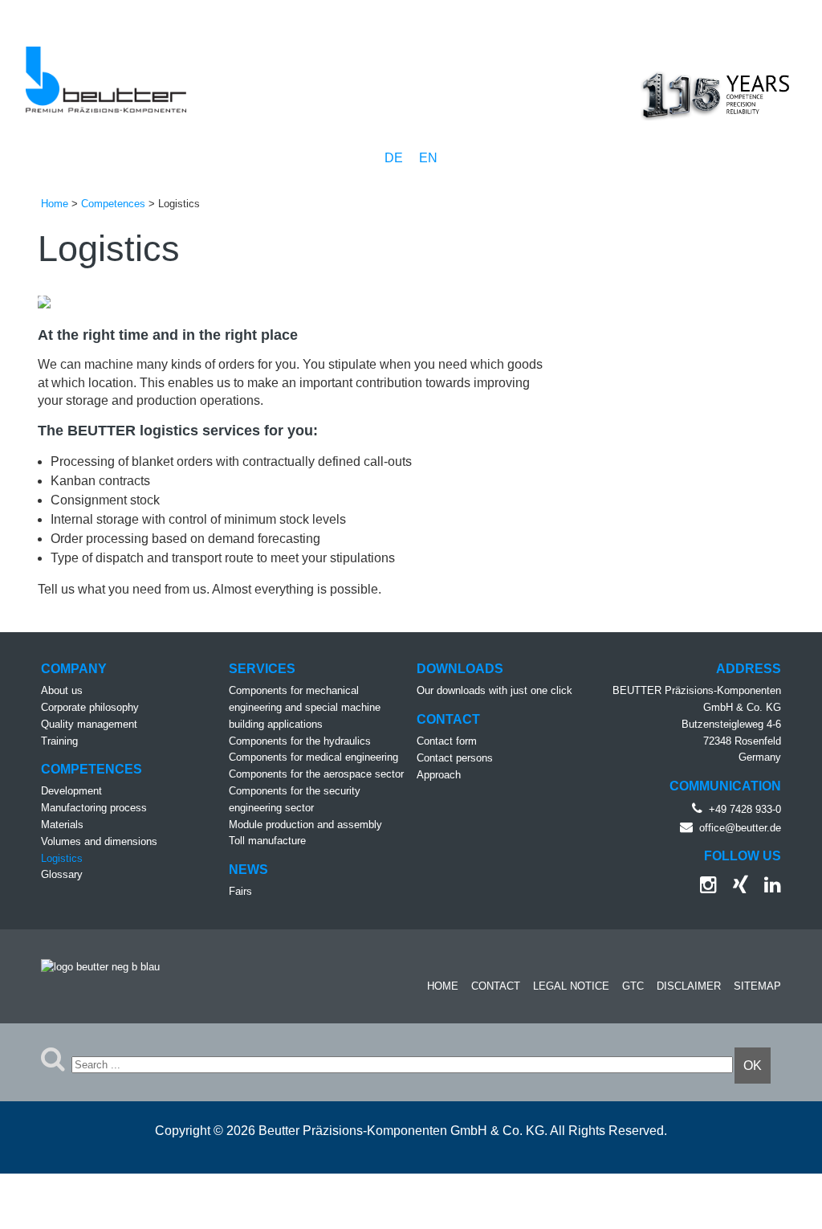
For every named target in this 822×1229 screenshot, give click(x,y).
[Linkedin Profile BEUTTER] (766, 888)
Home (442, 986)
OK (752, 1065)
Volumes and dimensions (99, 841)
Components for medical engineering (313, 757)
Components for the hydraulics (300, 741)
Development (71, 791)
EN (428, 158)
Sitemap (757, 986)
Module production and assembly (305, 825)
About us (62, 690)
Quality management (89, 724)
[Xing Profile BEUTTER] (734, 888)
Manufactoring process (94, 808)
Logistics (62, 858)
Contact (495, 986)
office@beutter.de (740, 828)
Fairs (240, 891)
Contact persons (455, 758)
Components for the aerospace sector (316, 774)
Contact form (447, 741)
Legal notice (571, 986)
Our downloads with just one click (494, 690)
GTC (633, 986)
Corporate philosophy (90, 707)
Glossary (62, 874)
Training (59, 741)
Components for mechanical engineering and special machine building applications (304, 707)
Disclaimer (689, 986)
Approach (439, 775)
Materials (62, 825)
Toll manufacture (267, 841)
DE (395, 158)
